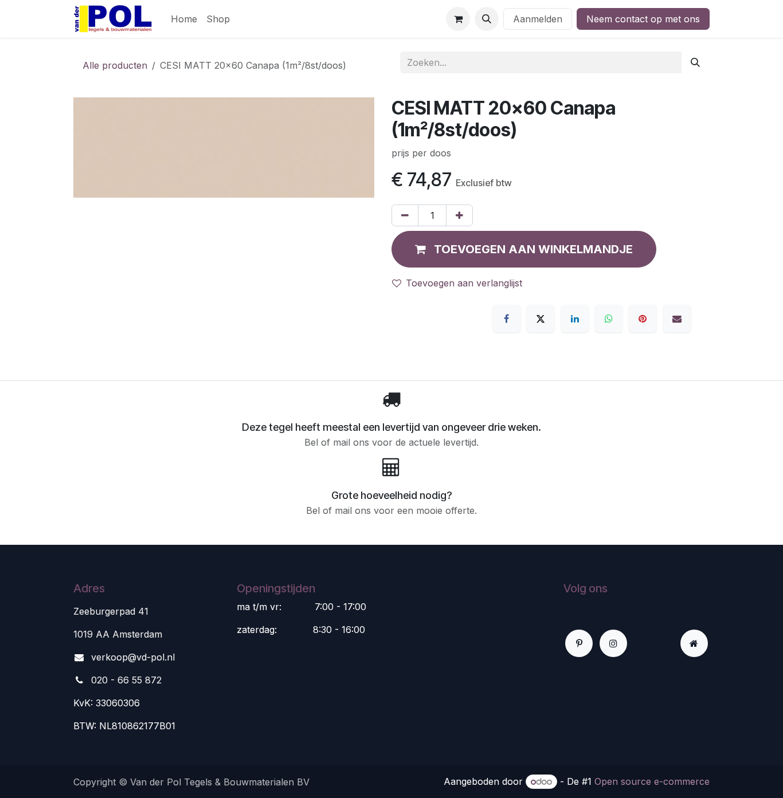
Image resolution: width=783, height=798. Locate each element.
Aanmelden (537, 19)
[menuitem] (184, 18)
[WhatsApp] (609, 318)
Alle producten (115, 65)
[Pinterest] (642, 318)
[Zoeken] (695, 62)
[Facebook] (506, 318)
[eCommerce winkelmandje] (458, 19)
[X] (540, 318)
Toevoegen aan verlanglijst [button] (464, 283)
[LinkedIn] (575, 318)
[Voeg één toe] (459, 215)
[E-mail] (677, 318)
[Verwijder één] (404, 215)
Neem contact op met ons (643, 19)
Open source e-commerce (652, 781)
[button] (487, 19)
